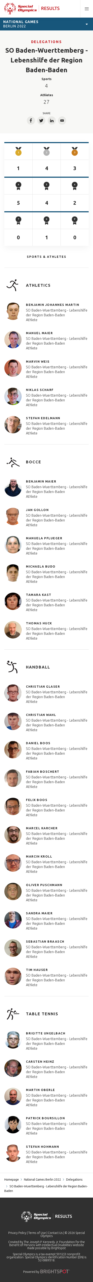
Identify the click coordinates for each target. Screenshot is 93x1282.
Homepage (11, 1179)
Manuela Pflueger (44, 538)
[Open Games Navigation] (87, 24)
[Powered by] (55, 1271)
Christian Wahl (41, 715)
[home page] (31, 8)
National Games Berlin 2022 (42, 1179)
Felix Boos (36, 800)
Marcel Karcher (42, 828)
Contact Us (55, 1233)
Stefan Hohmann (42, 1146)
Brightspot (58, 1248)
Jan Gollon (37, 510)
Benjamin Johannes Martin (52, 305)
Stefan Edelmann (43, 418)
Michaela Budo (41, 566)
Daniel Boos (38, 743)
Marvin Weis (38, 361)
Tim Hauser (37, 970)
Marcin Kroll (39, 856)
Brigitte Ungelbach (45, 1033)
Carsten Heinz (40, 1061)
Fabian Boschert (42, 771)
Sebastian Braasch (45, 941)
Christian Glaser (43, 686)
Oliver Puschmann (44, 885)
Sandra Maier (39, 913)
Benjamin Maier (41, 481)
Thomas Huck (39, 623)
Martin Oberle (40, 1090)
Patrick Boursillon (45, 1118)
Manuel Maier (39, 333)
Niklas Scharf (40, 390)
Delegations (46, 42)
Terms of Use (37, 1233)
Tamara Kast (38, 595)
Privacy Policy (17, 1233)
